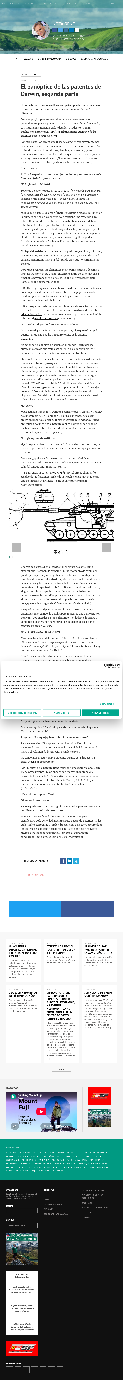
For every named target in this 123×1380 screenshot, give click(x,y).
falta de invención (31, 314)
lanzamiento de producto (20, 1163)
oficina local (13, 1167)
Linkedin (71, 30)
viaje (26, 1171)
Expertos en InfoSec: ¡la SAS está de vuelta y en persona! (61, 950)
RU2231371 (28, 338)
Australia (86, 1153)
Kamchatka (81, 1160)
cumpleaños (48, 1156)
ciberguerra (22, 1156)
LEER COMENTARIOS (36, 860)
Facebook (54, 30)
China (10, 1156)
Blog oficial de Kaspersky (95, 1208)
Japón (70, 1160)
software (90, 1167)
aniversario (72, 1153)
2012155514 (71, 638)
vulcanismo (58, 1171)
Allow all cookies (101, 712)
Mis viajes (71, 58)
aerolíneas (25, 1153)
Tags (75, 3)
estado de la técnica (46, 318)
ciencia (35, 1156)
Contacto (85, 3)
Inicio (4, 3)
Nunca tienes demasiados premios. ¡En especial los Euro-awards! (23, 951)
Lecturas (42, 3)
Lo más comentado (49, 58)
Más (61, 1069)
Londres (49, 1163)
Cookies (86, 1217)
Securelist (87, 1212)
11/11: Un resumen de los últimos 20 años (23, 994)
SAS (67, 1167)
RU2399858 (58, 472)
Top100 (10, 1171)
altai (61, 1153)
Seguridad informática (94, 58)
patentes (49, 1167)
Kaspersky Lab (97, 1160)
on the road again (33, 1167)
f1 (78, 1156)
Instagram (66, 30)
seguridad (77, 1167)
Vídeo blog (54, 3)
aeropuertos (40, 1153)
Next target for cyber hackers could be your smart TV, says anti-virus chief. (21, 1290)
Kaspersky (87, 1203)
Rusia (59, 1167)
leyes (38, 1163)
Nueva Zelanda (99, 1163)
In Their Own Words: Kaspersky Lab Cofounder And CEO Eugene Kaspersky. (21, 1327)
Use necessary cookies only (22, 712)
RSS (60, 1369)
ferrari (86, 1156)
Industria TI (58, 1160)
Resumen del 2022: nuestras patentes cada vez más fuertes (98, 950)
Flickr (51, 1369)
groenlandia (13, 1160)
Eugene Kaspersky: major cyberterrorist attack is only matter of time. (22, 1308)
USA (19, 1171)
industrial (45, 1160)
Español (111, 3)
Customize (59, 712)
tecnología (103, 1167)
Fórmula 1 (98, 1156)
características (102, 1153)
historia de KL (29, 1160)
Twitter (60, 30)
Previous (16, 547)
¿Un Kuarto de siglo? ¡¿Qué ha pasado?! (98, 994)
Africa (53, 1153)
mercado (72, 1163)
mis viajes (84, 1163)
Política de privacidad (93, 1190)
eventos (70, 1156)
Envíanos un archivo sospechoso (92, 1196)
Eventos (66, 3)
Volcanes (44, 1171)
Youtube (43, 1369)
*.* (17, 58)
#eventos (11, 1153)
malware (60, 1163)
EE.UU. (60, 1156)
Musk (31, 761)
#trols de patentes (30, 74)
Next (106, 547)
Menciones (30, 3)
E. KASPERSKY (16, 3)
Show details (107, 703)
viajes (34, 1171)
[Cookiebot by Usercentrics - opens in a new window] (106, 665)
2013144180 (61, 190)
